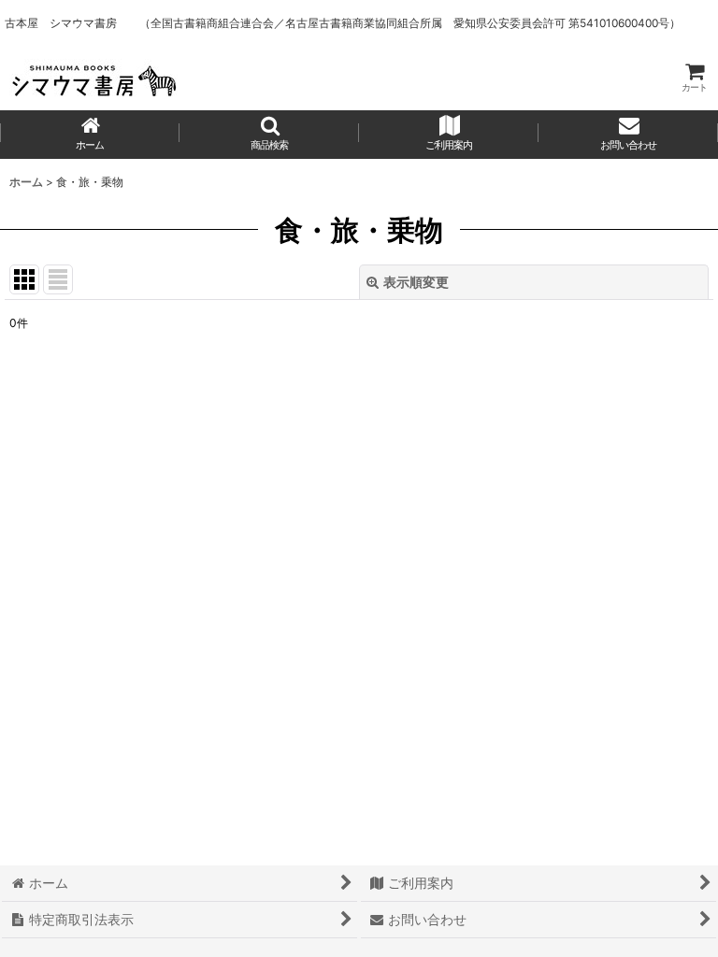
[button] (269, 134)
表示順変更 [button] (416, 282)
